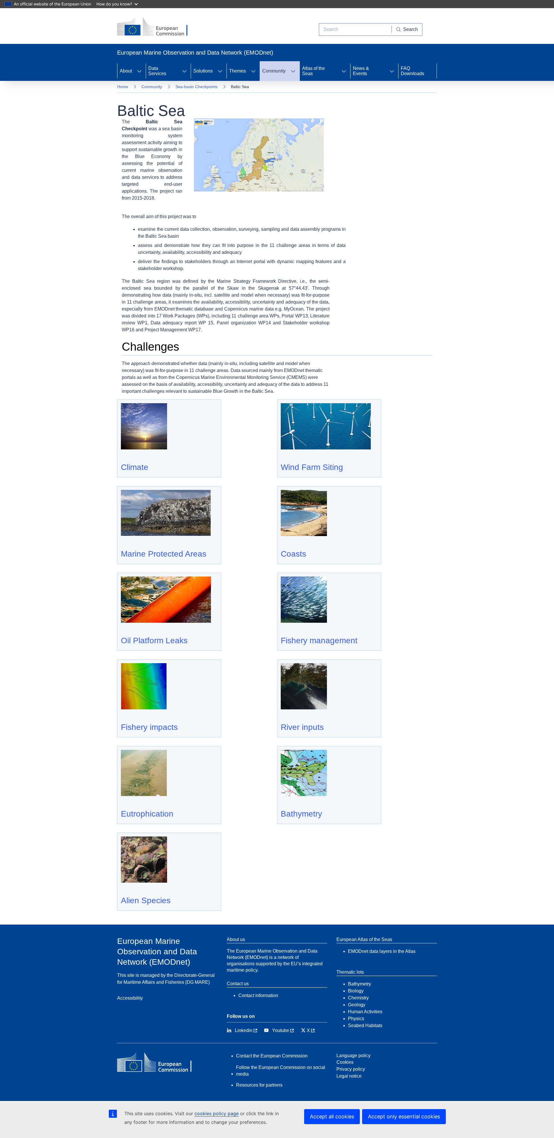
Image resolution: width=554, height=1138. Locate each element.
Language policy (353, 1055)
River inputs (302, 727)
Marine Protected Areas (163, 553)
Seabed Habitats (365, 1025)
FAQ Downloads (412, 71)
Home (122, 86)
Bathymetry (301, 813)
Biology (356, 990)
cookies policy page (216, 1113)
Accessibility (130, 998)
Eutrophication (147, 813)
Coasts (293, 553)
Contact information (258, 995)
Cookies (344, 1062)
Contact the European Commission (272, 1055)
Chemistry (358, 997)
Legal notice (349, 1076)
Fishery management (319, 640)
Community (151, 86)
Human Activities (365, 1011)
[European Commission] (156, 27)
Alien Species (146, 900)
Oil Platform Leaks (154, 640)
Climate (134, 467)
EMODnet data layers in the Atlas (381, 951)
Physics (356, 1018)
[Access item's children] (139, 71)
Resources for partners (259, 1085)
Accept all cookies (332, 1116)
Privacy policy (350, 1069)
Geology (356, 1004)
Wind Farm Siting (312, 467)
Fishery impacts (149, 727)
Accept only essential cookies (404, 1116)
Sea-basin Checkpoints (196, 86)
